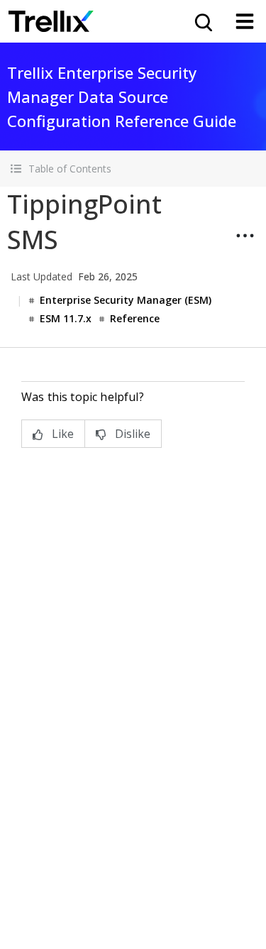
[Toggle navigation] (245, 21)
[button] (133, 168)
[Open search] (202, 21)
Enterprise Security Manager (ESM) (125, 300)
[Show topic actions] (245, 235)
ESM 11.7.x (66, 318)
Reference (135, 318)
